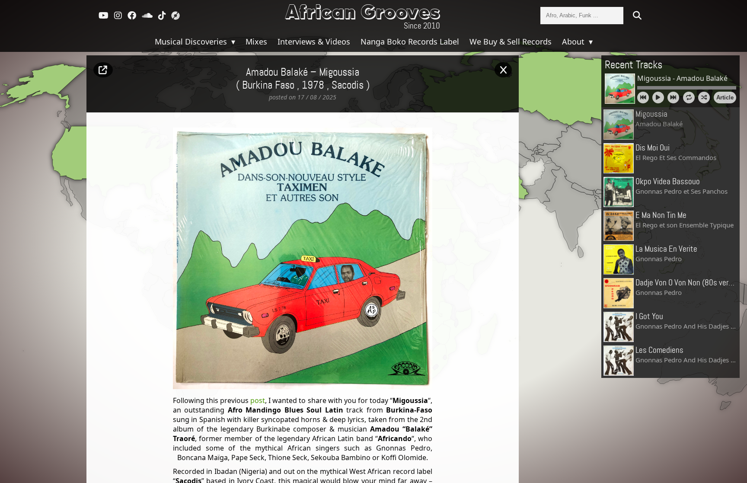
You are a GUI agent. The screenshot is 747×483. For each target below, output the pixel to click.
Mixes (256, 41)
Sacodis (348, 85)
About (574, 41)
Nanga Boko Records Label (410, 41)
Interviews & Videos (314, 41)
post (257, 400)
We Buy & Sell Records (510, 41)
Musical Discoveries (192, 41)
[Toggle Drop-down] (232, 41)
